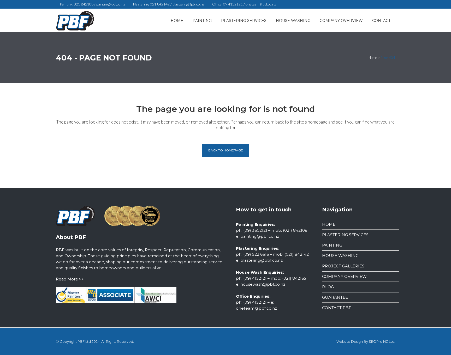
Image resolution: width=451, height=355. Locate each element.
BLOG (328, 286)
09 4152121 (233, 4)
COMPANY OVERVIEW (344, 276)
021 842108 (83, 4)
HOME (328, 224)
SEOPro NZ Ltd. (382, 341)
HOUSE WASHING (340, 255)
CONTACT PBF (336, 307)
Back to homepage (225, 150)
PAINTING (332, 245)
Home (373, 58)
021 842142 (160, 4)
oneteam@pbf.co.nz (261, 4)
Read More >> (70, 279)
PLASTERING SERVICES (345, 234)
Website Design (349, 341)
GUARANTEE (335, 297)
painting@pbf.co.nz (110, 4)
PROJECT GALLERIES (343, 266)
